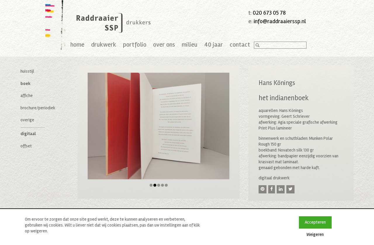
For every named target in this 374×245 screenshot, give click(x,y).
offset (26, 146)
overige (27, 119)
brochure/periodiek (37, 107)
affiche (26, 95)
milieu (190, 44)
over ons (164, 44)
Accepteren (315, 222)
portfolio (134, 44)
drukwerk (103, 44)
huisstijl (27, 71)
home (77, 44)
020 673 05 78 (269, 12)
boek (25, 83)
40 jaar (213, 44)
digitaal (28, 133)
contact (240, 44)
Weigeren (315, 234)
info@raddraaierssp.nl (280, 21)
